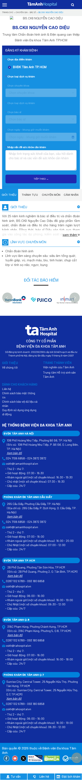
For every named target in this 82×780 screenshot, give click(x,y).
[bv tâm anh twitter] (23, 758)
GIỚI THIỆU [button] (19, 207)
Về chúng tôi (10, 367)
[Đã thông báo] (70, 758)
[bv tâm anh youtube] (15, 758)
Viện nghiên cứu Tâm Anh (58, 367)
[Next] (74, 297)
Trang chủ (7, 12)
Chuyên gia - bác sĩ (26, 12)
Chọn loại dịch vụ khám (21, 76)
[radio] (42, 67)
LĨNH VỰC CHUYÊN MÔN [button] (28, 242)
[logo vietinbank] (15, 301)
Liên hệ (6, 389)
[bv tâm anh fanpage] (6, 758)
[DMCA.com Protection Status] (51, 758)
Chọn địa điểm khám (19, 59)
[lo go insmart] (67, 301)
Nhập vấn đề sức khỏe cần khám (26, 147)
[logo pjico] (41, 301)
